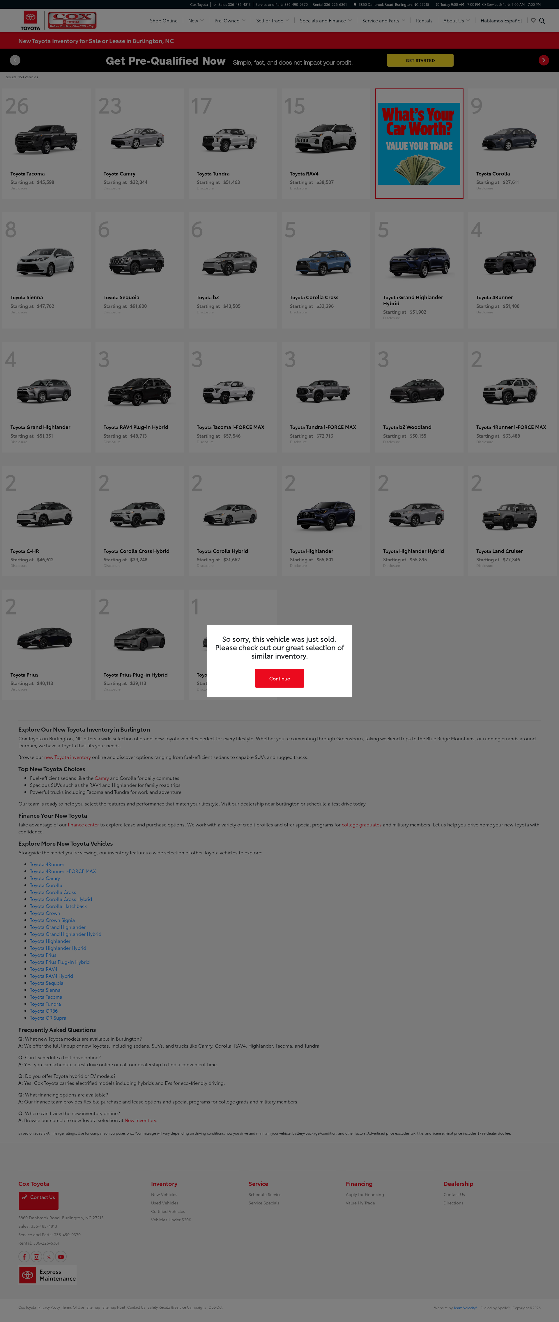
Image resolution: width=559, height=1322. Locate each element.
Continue (279, 678)
